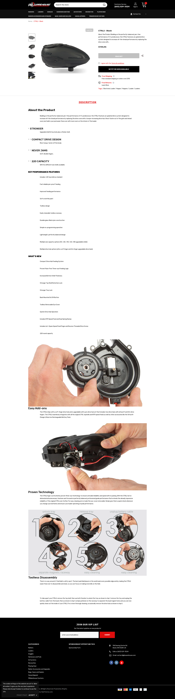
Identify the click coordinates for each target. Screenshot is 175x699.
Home (30, 21)
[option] (65, 56)
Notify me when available (119, 69)
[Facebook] (111, 663)
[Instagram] (116, 663)
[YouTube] (122, 663)
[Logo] (39, 4)
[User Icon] (135, 3)
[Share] (144, 55)
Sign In (135, 7)
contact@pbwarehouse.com (126, 655)
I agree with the (106, 63)
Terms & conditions (118, 63)
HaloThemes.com (47, 692)
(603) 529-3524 (122, 6)
